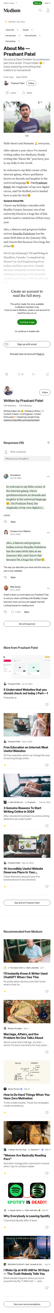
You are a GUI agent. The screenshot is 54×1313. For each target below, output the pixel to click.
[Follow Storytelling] (19, 41)
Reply (13, 521)
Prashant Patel (17, 83)
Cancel (32, 461)
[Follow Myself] (32, 30)
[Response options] (48, 477)
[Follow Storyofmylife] (40, 35)
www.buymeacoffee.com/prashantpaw (21, 420)
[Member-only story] (5, 765)
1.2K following (25, 405)
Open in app (9, 3)
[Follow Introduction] (19, 35)
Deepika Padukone (24, 233)
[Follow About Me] (17, 30)
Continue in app (27, 322)
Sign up (37, 3)
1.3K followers (10, 405)
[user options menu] (48, 10)
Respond (42, 461)
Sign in (47, 3)
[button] (27, 117)
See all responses (27, 623)
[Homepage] (12, 10)
